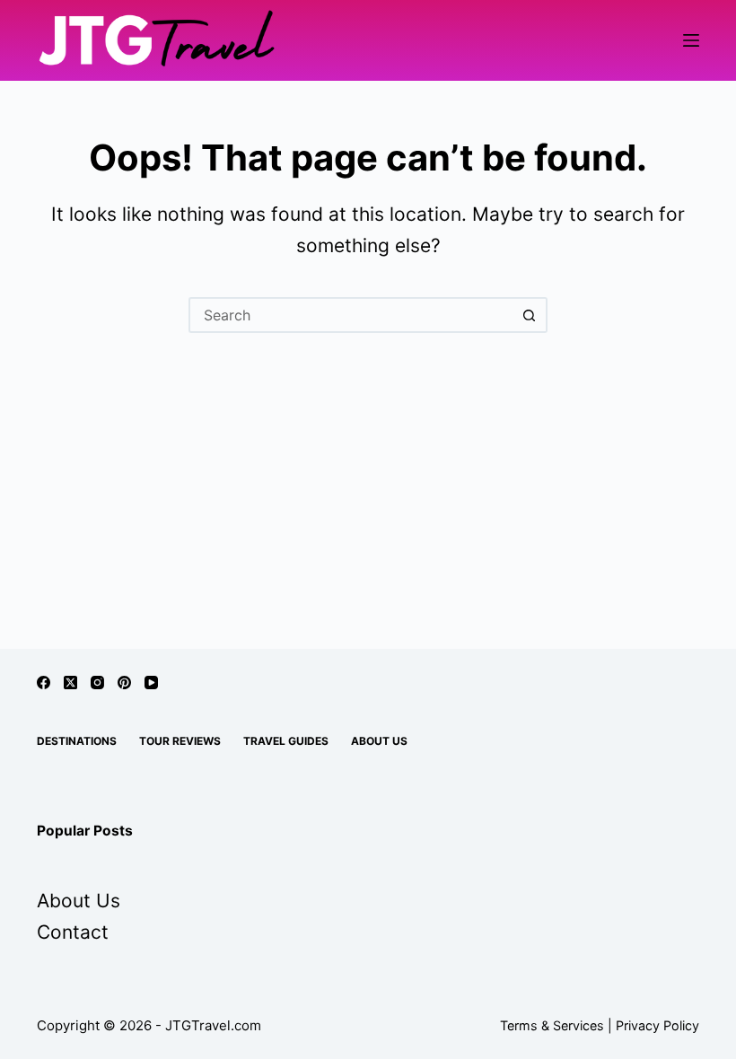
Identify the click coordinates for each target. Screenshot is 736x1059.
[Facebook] (43, 682)
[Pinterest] (124, 682)
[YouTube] (151, 682)
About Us (379, 741)
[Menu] (691, 40)
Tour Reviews (180, 741)
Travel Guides (286, 741)
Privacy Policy (657, 1025)
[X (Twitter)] (70, 682)
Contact (73, 932)
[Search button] (530, 315)
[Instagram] (97, 682)
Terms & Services (552, 1025)
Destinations (77, 741)
